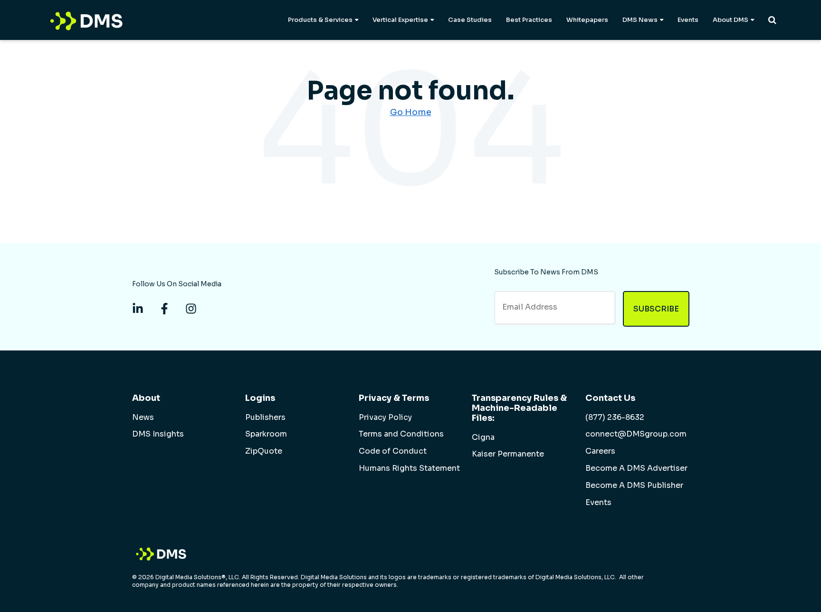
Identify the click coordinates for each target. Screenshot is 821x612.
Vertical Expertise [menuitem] (400, 20)
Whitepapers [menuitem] (587, 20)
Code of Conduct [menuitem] (393, 451)
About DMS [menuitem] (730, 20)
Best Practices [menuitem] (529, 20)
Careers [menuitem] (600, 451)
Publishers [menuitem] (265, 417)
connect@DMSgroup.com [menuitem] (636, 434)
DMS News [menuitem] (640, 20)
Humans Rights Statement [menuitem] (409, 468)
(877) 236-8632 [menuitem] (614, 417)
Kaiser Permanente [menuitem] (508, 454)
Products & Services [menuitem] (320, 20)
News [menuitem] (143, 417)
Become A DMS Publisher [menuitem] (634, 485)
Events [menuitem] (688, 20)
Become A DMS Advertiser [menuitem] (636, 468)
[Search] (772, 20)
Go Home (410, 112)
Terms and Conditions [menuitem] (401, 434)
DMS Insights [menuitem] (158, 434)
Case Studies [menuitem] (470, 20)
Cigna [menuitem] (483, 437)
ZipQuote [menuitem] (263, 451)
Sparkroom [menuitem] (266, 434)
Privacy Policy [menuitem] (385, 417)
